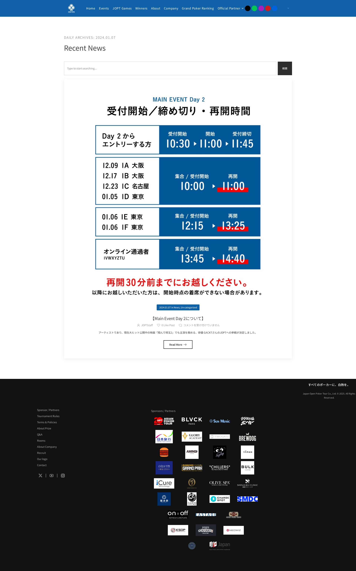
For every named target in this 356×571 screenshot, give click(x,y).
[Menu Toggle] (284, 8)
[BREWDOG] (248, 436)
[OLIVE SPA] (220, 483)
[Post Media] (178, 193)
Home (90, 8)
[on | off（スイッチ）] (178, 514)
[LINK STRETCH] (192, 483)
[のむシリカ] (164, 467)
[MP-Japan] (220, 545)
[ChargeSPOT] (220, 499)
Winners (141, 8)
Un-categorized (189, 307)
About (155, 8)
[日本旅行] (164, 436)
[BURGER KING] (164, 452)
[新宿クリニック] (248, 483)
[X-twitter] (247, 8)
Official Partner (229, 8)
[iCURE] (164, 483)
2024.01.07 (165, 307)
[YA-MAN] (248, 452)
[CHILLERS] (220, 467)
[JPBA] (192, 545)
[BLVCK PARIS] (192, 421)
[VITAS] (192, 452)
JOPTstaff (147, 325)
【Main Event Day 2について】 (177, 318)
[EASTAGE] (206, 514)
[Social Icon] (40, 475)
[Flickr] (274, 8)
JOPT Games (122, 8)
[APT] (164, 421)
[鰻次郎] (164, 499)
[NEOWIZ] (234, 530)
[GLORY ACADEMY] (192, 436)
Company (171, 8)
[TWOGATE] (220, 436)
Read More (176, 344)
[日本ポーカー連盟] (234, 514)
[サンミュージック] (220, 421)
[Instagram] (261, 8)
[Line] (254, 8)
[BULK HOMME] (248, 467)
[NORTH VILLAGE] (192, 499)
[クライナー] (220, 452)
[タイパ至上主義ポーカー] (248, 421)
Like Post (168, 325)
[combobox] (170, 68)
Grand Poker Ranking (198, 8)
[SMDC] (248, 499)
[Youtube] (268, 8)
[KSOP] (178, 530)
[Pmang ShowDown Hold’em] (206, 530)
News (177, 307)
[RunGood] (192, 467)
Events (104, 8)
